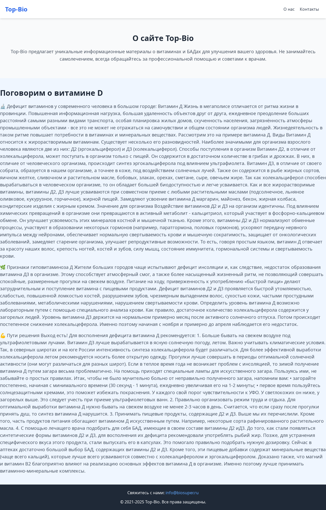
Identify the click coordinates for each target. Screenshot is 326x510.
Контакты (309, 9)
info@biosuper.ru (182, 492)
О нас (289, 9)
